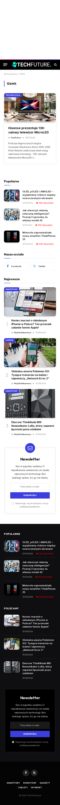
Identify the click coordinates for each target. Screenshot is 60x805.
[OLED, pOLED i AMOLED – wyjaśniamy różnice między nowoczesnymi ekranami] (12, 195)
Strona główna (10, 74)
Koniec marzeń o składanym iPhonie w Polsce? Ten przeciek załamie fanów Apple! (31, 324)
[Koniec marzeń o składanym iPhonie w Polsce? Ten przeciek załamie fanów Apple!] (30, 301)
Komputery (29, 783)
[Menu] (5, 64)
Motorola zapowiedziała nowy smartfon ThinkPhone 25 (39, 236)
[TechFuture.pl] (31, 64)
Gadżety (45, 783)
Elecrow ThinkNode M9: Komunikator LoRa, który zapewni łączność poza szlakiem (32, 426)
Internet (36, 787)
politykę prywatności (30, 507)
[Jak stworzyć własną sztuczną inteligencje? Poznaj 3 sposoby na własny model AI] (12, 214)
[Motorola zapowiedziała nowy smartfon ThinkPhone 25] (12, 236)
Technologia (13, 95)
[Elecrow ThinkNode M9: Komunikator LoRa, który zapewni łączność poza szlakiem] (30, 403)
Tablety (23, 787)
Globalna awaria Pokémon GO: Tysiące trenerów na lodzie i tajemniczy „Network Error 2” (30, 375)
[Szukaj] (55, 64)
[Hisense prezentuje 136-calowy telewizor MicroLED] (30, 107)
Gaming (10, 340)
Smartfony (12, 289)
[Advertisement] (30, 29)
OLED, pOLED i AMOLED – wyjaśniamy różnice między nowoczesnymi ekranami (39, 195)
